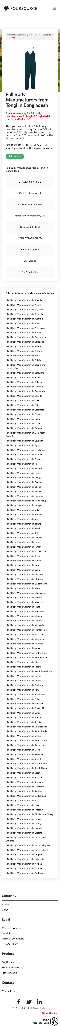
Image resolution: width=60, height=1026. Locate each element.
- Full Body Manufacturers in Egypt (23, 445)
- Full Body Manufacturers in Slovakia (24, 750)
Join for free (15, 156)
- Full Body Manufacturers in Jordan (23, 547)
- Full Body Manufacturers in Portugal (24, 704)
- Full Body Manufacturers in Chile (22, 401)
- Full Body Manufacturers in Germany (25, 482)
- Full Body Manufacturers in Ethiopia (24, 459)
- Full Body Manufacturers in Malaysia (24, 602)
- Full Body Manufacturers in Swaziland (25, 787)
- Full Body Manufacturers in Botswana (25, 373)
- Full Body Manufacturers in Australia (24, 319)
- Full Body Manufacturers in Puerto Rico (26, 708)
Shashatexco (30, 261)
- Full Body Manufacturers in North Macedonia (29, 671)
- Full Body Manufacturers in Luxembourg (26, 584)
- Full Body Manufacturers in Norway (24, 676)
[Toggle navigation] (54, 8)
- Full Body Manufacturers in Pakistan (24, 685)
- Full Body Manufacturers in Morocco (25, 634)
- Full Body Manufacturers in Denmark (25, 428)
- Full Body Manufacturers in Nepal (23, 648)
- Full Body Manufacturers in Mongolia (25, 625)
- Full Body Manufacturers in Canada (24, 396)
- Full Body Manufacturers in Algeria (23, 305)
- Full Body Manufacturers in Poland (23, 699)
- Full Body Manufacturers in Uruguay (24, 855)
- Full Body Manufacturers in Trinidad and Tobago (30, 814)
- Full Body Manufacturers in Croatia (24, 414)
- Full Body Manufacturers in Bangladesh (26, 337)
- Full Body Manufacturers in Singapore (25, 745)
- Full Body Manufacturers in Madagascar (26, 593)
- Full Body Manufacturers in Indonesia (25, 515)
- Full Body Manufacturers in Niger (23, 662)
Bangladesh (48, 35)
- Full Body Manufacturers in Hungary (24, 505)
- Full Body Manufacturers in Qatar (23, 713)
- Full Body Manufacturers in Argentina (25, 310)
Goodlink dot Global (30, 227)
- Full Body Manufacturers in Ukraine (24, 833)
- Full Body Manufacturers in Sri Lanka (25, 777)
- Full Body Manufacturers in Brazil (23, 377)
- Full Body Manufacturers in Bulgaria (24, 382)
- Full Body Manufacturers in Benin (23, 356)
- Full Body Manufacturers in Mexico (24, 616)
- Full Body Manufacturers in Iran (22, 519)
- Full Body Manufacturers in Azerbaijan (25, 328)
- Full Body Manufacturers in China (23, 405)
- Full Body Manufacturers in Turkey (23, 824)
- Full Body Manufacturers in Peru (22, 690)
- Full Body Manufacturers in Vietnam (24, 864)
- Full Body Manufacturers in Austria (23, 323)
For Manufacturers (12, 967)
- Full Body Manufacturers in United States (27, 850)
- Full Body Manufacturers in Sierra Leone (26, 741)
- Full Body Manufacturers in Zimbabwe (25, 873)
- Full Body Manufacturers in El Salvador (25, 450)
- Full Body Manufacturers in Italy (22, 533)
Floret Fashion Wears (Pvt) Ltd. (30, 216)
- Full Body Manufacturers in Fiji (21, 464)
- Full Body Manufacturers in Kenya (23, 556)
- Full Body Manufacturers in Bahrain (24, 333)
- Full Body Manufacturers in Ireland (23, 524)
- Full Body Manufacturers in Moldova (24, 621)
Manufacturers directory (17, 35)
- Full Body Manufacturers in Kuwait (23, 561)
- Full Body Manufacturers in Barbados (25, 342)
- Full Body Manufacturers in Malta (23, 607)
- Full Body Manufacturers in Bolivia (23, 360)
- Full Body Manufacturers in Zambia (24, 868)
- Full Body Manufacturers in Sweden (24, 791)
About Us (7, 904)
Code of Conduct (11, 928)
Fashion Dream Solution (30, 204)
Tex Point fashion (30, 272)
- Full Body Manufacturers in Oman (23, 681)
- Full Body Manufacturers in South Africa (26, 764)
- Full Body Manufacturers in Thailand (24, 810)
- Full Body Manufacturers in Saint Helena (26, 727)
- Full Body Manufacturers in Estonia (24, 455)
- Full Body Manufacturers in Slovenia (24, 754)
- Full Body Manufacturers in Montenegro (26, 630)
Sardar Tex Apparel (30, 250)
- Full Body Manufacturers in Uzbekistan (25, 859)
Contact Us (8, 991)
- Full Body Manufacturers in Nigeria (23, 667)
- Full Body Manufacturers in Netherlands (26, 653)
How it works (9, 973)
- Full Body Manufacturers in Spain (23, 773)
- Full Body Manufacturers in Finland (24, 468)
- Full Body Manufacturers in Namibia (24, 644)
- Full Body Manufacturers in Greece (23, 491)
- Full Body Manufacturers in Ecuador (24, 441)
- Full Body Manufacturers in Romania (24, 717)
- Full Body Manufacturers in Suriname (25, 782)
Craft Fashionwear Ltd (30, 193)
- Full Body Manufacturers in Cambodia (25, 387)
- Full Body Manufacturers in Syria (22, 801)
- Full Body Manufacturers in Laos (22, 565)
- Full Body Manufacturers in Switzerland (26, 796)
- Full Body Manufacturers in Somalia (24, 759)
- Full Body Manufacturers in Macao (23, 588)
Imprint (6, 933)
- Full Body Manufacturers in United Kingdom (28, 845)
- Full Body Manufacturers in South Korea (26, 768)
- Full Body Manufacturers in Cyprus (23, 419)
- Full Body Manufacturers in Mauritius (25, 611)
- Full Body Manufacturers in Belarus (24, 346)
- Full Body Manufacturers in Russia (23, 722)
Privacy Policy (10, 944)
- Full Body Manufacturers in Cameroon (25, 391)
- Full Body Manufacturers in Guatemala (25, 496)
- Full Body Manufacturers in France (23, 473)
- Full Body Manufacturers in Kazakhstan (26, 551)
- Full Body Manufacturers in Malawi (24, 598)
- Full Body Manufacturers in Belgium (24, 351)
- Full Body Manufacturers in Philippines (25, 694)
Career (5, 909)
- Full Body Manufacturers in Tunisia (23, 819)
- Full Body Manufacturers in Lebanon (24, 575)
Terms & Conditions (13, 938)
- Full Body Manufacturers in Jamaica (24, 538)
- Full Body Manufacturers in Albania (24, 300)
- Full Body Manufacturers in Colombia (25, 410)
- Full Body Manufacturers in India (22, 510)
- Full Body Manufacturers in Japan (23, 542)
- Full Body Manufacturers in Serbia (23, 736)
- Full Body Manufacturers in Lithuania (25, 579)
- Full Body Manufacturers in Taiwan (23, 805)
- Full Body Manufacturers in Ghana (23, 487)
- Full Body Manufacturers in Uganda (24, 828)
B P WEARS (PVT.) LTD (30, 182)
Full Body (35, 35)
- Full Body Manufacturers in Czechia (24, 424)
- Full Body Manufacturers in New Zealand (27, 658)
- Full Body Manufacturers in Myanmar (25, 639)
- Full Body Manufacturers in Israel (23, 528)
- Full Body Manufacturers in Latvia (23, 570)
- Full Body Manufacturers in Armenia (24, 314)
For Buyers (8, 962)
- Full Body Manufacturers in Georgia (24, 478)
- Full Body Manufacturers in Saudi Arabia (26, 731)
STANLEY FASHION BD (30, 238)
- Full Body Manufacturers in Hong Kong (26, 501)
